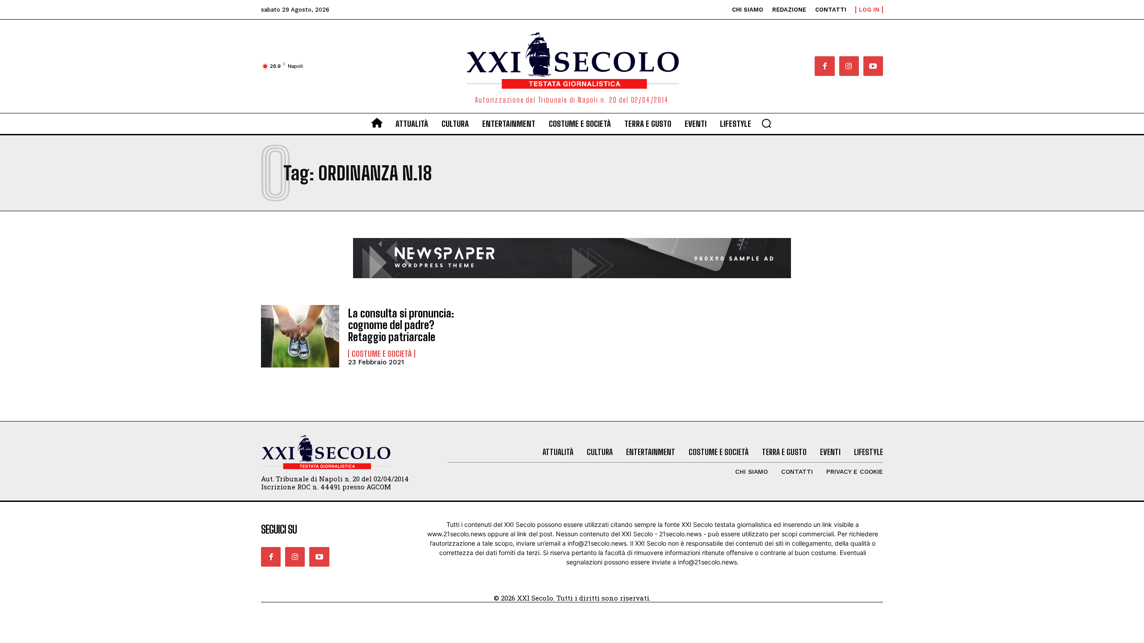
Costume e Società (382, 354)
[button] (766, 123)
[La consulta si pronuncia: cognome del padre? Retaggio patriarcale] (300, 336)
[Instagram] (849, 66)
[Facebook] (824, 66)
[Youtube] (873, 66)
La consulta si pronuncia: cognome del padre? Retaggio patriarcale (401, 325)
